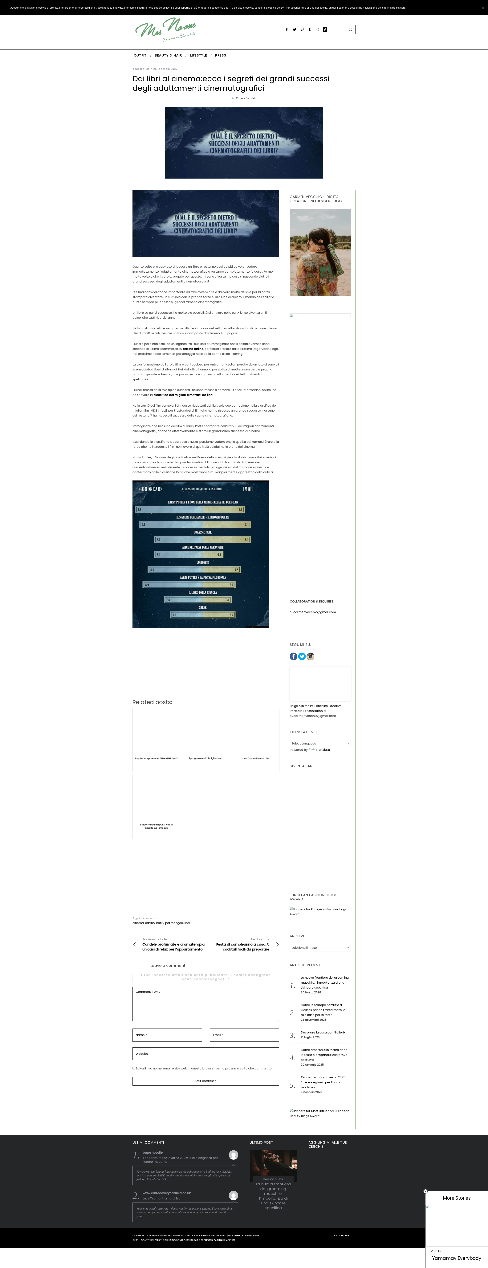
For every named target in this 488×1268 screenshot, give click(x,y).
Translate (322, 750)
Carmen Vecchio (246, 98)
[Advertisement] (205, 877)
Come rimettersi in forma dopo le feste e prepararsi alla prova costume (324, 1055)
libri (187, 923)
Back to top (341, 1235)
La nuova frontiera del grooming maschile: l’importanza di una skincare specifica (325, 982)
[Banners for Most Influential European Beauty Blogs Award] (320, 1116)
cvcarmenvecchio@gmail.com (313, 612)
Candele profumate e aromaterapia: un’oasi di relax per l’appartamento (173, 944)
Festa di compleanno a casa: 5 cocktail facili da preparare (242, 944)
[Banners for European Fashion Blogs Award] (320, 914)
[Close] (425, 1191)
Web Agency (235, 1235)
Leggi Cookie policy (456, 7)
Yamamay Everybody (456, 1258)
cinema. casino (143, 923)
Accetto (419, 7)
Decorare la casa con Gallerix (323, 1032)
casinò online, (194, 349)
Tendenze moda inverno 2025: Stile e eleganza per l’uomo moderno (323, 1082)
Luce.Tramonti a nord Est (161, 1198)
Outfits (436, 1251)
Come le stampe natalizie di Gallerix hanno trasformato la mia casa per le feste (323, 1010)
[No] (483, 8)
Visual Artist (253, 1235)
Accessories (140, 69)
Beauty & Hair (273, 1179)
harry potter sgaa (169, 923)
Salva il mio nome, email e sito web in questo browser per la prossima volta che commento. (204, 1068)
